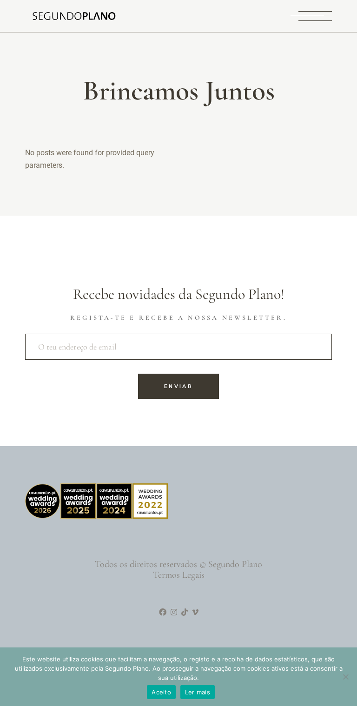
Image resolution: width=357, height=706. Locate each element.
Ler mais (197, 692)
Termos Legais (179, 575)
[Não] (345, 676)
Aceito (161, 692)
